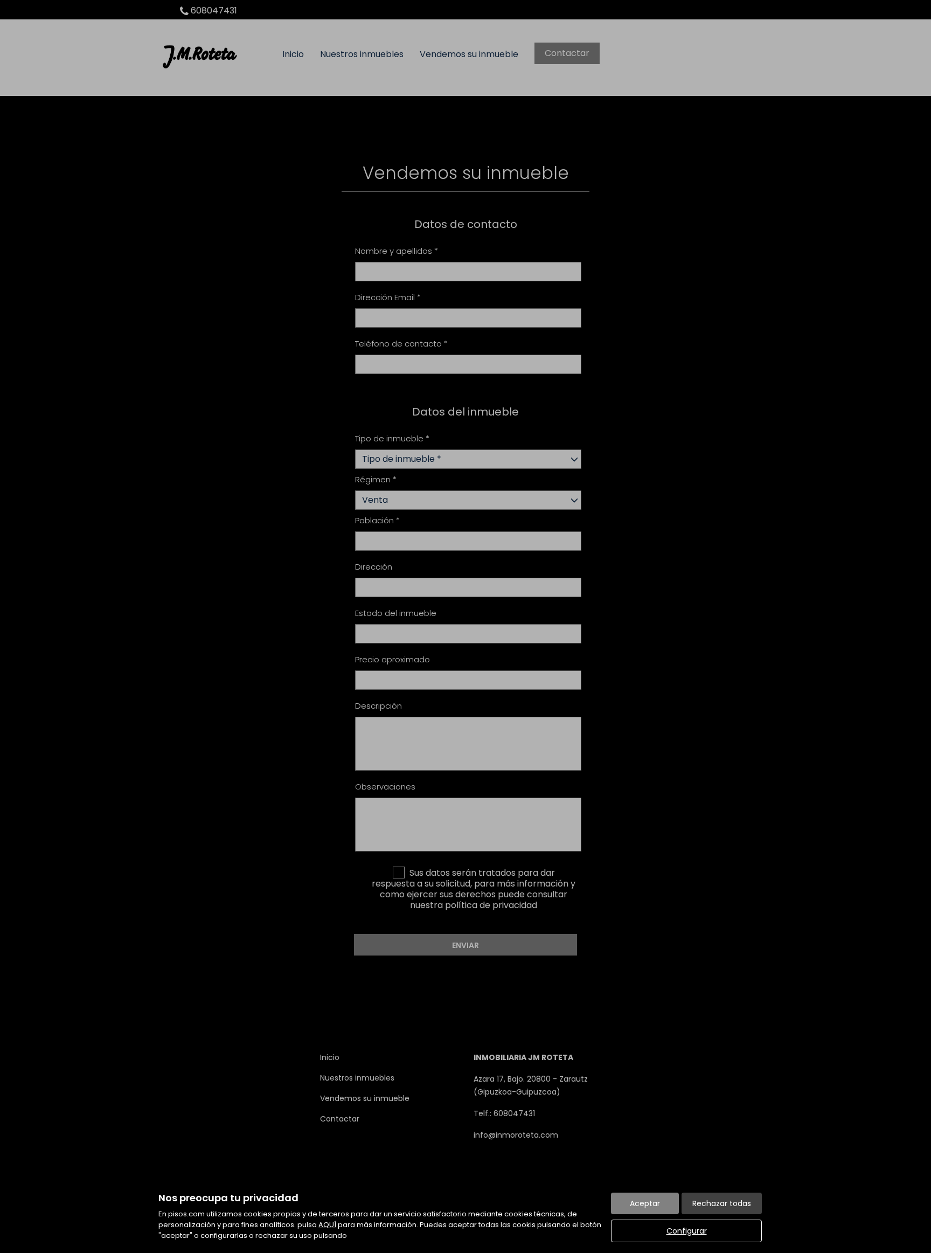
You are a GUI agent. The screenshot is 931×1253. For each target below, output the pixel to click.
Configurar (686, 1231)
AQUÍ (327, 1225)
